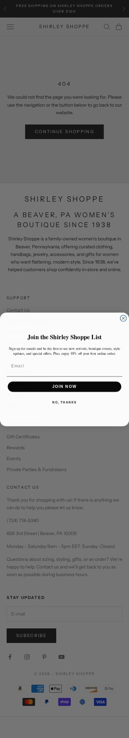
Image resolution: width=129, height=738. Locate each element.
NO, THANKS (64, 402)
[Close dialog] (123, 318)
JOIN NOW (64, 386)
